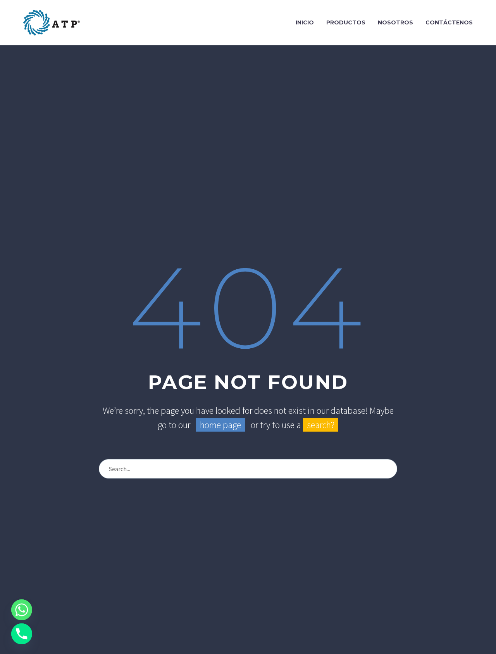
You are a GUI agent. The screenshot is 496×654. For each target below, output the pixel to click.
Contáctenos (449, 22)
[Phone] (21, 633)
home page (220, 425)
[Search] (388, 468)
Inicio (305, 22)
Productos (345, 22)
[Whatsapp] (21, 609)
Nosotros (395, 22)
